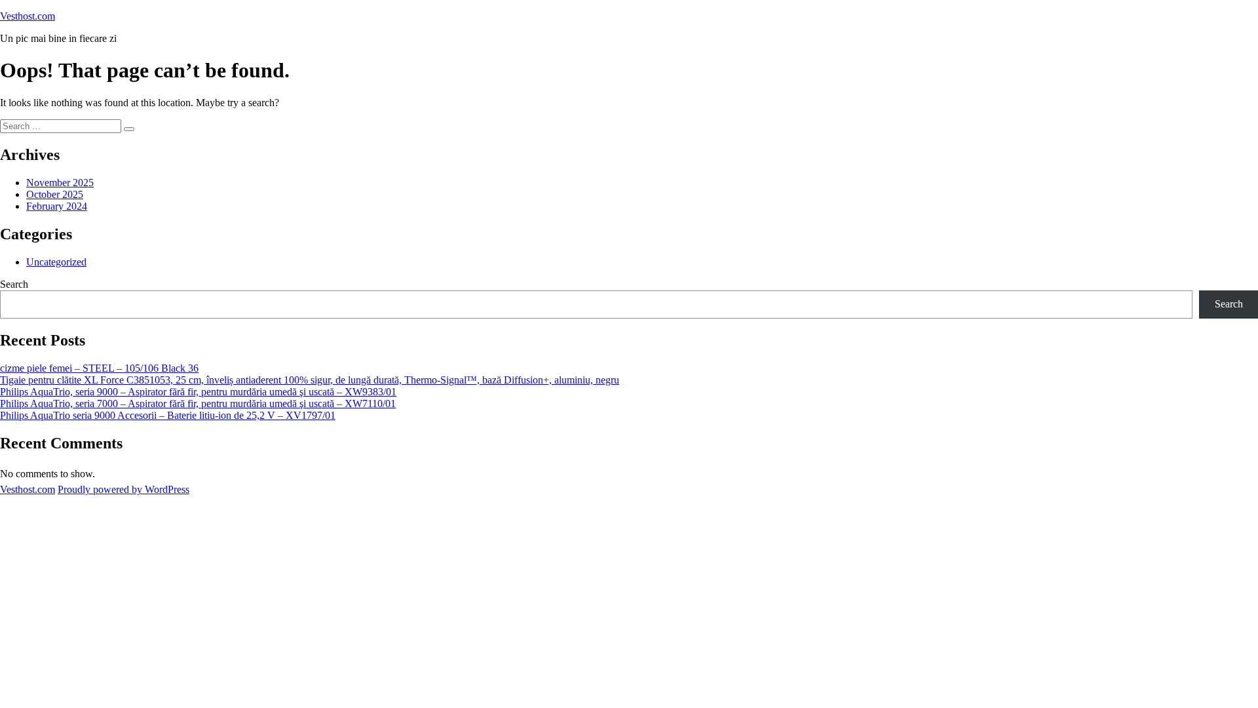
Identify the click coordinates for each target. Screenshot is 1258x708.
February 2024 (56, 206)
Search (14, 284)
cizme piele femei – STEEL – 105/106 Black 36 (99, 368)
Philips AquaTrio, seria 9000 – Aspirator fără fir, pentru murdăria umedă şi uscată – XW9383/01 (198, 391)
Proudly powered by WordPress (123, 489)
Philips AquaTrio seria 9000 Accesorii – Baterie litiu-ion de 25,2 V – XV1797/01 (167, 415)
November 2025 (60, 182)
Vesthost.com (27, 16)
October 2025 (54, 194)
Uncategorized (56, 261)
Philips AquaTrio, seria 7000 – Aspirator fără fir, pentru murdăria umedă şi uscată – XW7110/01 (198, 403)
